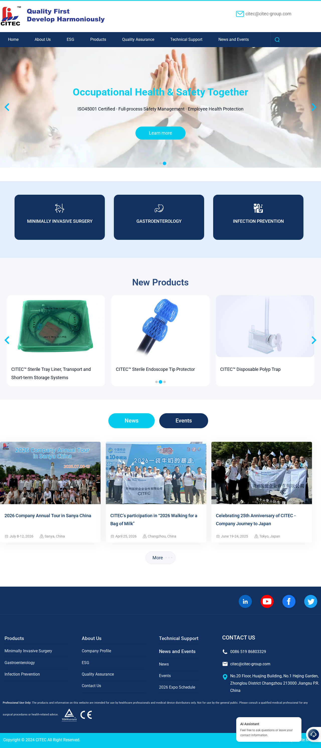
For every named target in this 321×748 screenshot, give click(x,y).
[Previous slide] (7, 107)
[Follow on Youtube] (267, 601)
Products (98, 39)
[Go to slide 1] (156, 163)
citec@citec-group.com (268, 13)
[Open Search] (277, 39)
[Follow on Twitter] (310, 601)
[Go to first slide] (313, 107)
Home (13, 39)
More (157, 557)
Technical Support (186, 39)
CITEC (41, 739)
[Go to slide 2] (160, 163)
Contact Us (91, 685)
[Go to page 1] (156, 382)
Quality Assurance (138, 39)
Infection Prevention (22, 674)
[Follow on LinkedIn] (245, 601)
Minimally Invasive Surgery (28, 651)
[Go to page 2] (160, 382)
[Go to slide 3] (164, 163)
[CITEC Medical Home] (78, 714)
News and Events (233, 39)
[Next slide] (313, 340)
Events (184, 420)
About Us (43, 39)
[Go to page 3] (164, 382)
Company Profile (96, 651)
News (131, 420)
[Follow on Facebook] (289, 601)
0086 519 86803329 (248, 651)
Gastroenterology (20, 662)
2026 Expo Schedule (177, 687)
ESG (70, 39)
